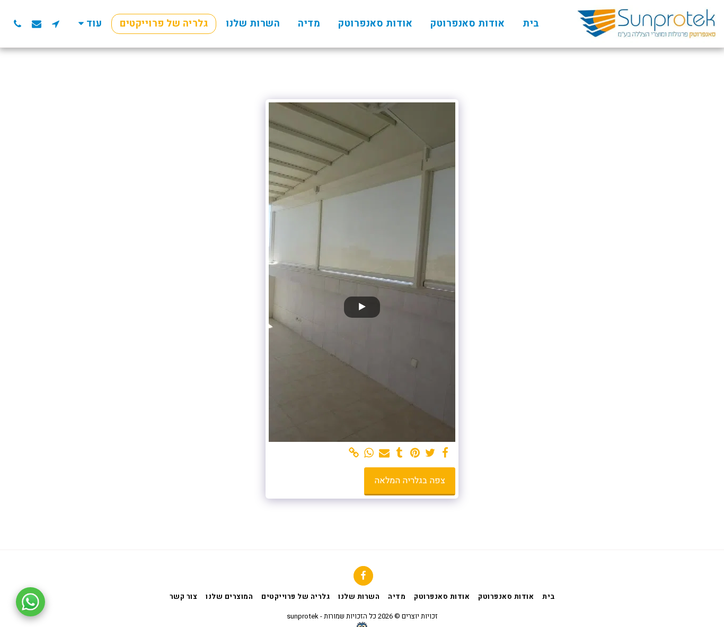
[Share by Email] (384, 453)
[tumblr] (399, 453)
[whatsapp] (369, 453)
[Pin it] (414, 453)
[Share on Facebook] (445, 453)
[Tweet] (430, 453)
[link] (353, 453)
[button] (56, 24)
